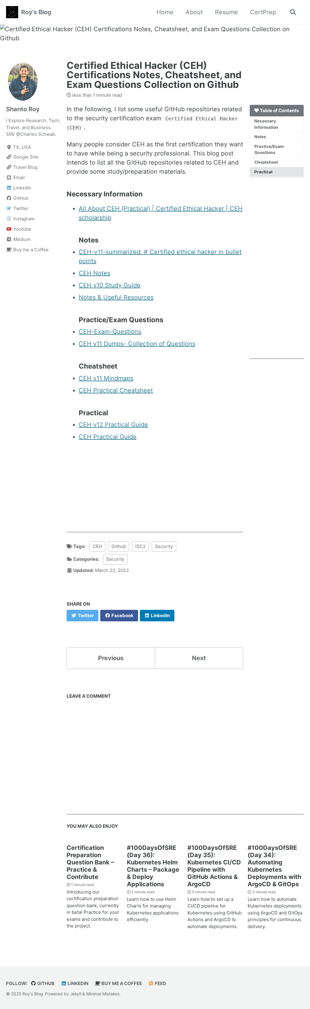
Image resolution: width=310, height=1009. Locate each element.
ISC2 (140, 546)
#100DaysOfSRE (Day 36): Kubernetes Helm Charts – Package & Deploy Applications (153, 866)
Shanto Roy (23, 109)
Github (118, 546)
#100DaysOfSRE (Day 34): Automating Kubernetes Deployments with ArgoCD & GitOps (274, 866)
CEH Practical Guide (108, 436)
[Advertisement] (276, 268)
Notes (260, 136)
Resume (226, 12)
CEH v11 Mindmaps (106, 378)
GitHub (45, 983)
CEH (97, 546)
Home (165, 12)
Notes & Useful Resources (116, 297)
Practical (263, 171)
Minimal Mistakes (103, 993)
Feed (160, 983)
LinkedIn (77, 983)
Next (199, 658)
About (194, 12)
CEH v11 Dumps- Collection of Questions (137, 343)
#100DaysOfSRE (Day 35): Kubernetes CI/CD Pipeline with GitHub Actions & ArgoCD (214, 866)
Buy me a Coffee (121, 983)
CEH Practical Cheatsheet (116, 390)
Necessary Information (266, 124)
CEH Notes (94, 273)
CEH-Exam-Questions (110, 331)
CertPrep (263, 12)
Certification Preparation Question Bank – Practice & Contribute (90, 862)
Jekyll (75, 993)
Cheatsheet (266, 162)
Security (164, 546)
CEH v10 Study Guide (109, 285)
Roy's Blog (36, 12)
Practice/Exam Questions (269, 149)
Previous (111, 658)
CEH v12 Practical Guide (113, 424)
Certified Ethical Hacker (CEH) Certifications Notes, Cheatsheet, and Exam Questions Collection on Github (154, 75)
